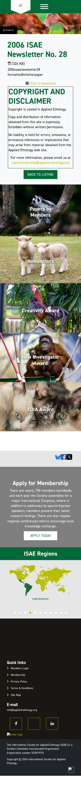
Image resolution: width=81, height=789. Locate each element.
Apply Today (40, 535)
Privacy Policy (19, 681)
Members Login (20, 668)
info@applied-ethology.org (22, 710)
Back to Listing (40, 174)
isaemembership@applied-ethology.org (40, 162)
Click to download (42, 83)
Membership (18, 675)
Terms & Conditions (22, 688)
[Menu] (44, 6)
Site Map (16, 695)
